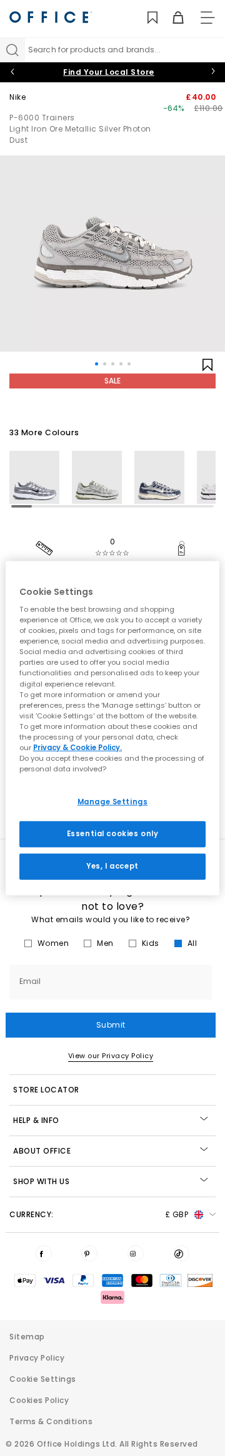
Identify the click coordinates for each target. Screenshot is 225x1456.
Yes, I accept (112, 866)
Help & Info (36, 1120)
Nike (17, 97)
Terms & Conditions (50, 1421)
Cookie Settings (42, 1379)
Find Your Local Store (108, 72)
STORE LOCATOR (46, 1089)
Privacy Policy (36, 1357)
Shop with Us (41, 1181)
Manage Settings (113, 802)
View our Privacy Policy (111, 1056)
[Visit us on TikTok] (181, 1253)
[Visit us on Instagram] (136, 1253)
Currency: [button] (98, 1214)
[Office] (50, 17)
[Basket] (171, 18)
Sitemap (27, 1336)
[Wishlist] (145, 18)
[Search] (12, 50)
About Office (42, 1150)
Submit (111, 1025)
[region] (112, 728)
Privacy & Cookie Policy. (77, 748)
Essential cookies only (113, 834)
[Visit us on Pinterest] (89, 1253)
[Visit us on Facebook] (44, 1253)
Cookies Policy (39, 1400)
